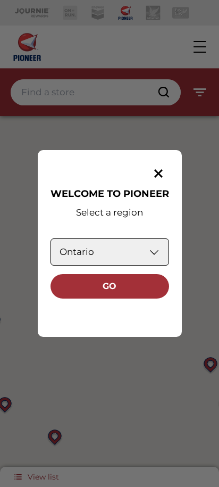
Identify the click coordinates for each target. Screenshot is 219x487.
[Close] (158, 173)
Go (109, 286)
